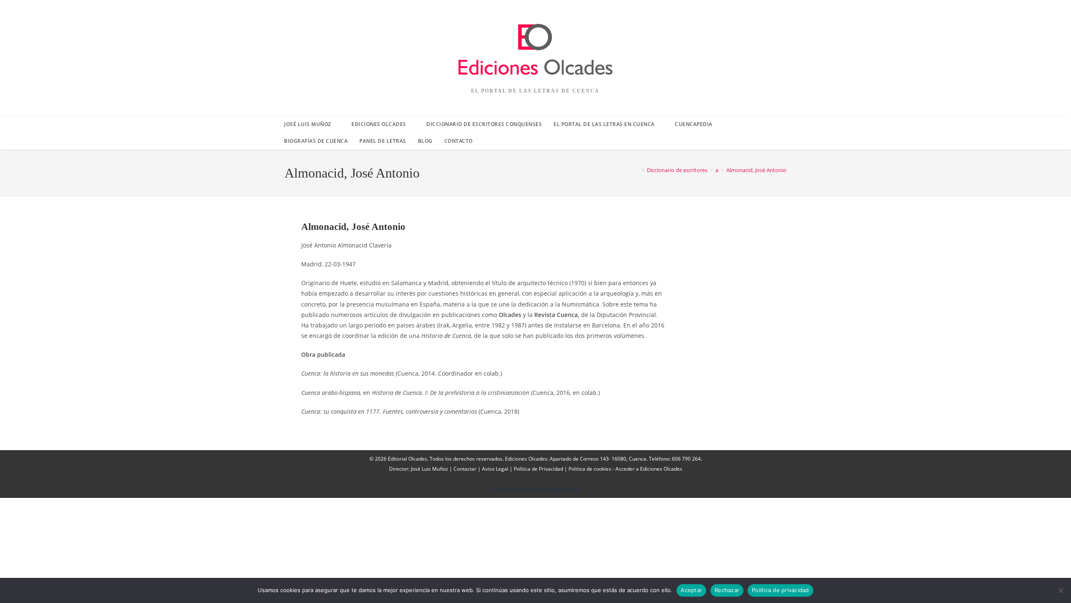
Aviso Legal (495, 468)
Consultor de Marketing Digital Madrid (535, 488)
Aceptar (691, 590)
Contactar (465, 468)
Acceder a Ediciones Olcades (648, 468)
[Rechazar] (1060, 590)
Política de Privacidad (538, 468)
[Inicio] (637, 170)
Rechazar (727, 590)
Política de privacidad (780, 590)
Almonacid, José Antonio (756, 170)
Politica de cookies (590, 468)
